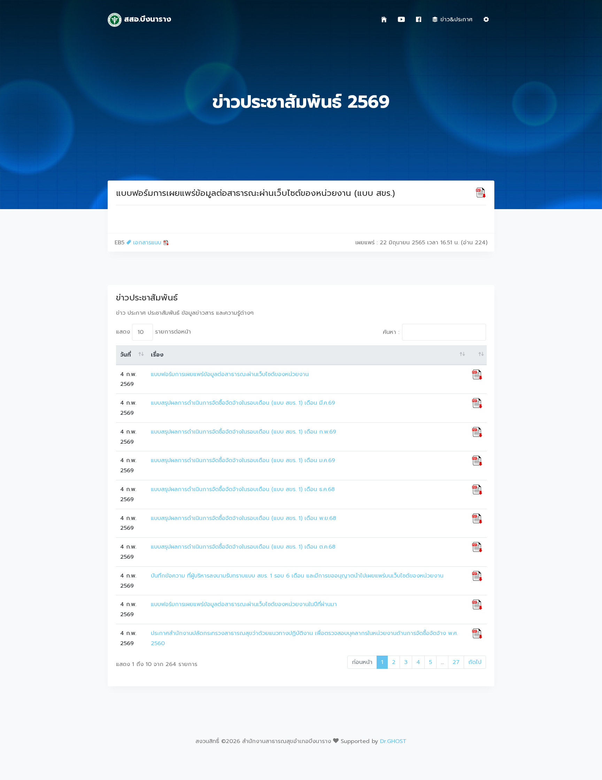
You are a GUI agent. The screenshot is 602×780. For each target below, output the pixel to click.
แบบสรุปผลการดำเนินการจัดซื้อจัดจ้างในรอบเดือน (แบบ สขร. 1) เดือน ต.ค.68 (243, 547)
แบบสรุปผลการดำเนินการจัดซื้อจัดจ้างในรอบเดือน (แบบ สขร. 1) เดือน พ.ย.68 (243, 518)
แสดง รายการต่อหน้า (153, 332)
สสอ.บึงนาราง (146, 19)
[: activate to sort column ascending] (477, 355)
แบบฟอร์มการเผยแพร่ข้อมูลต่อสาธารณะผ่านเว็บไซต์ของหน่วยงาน (230, 374)
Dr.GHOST (393, 741)
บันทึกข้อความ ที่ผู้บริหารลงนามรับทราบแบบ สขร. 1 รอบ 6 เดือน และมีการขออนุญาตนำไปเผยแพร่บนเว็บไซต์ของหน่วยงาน (297, 576)
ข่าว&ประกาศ (456, 19)
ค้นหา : (391, 332)
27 (456, 662)
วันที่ (125, 355)
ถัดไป (474, 662)
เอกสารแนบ (147, 242)
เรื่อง (157, 355)
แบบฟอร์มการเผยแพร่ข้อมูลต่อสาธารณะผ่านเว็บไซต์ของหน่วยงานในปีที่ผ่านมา (244, 604)
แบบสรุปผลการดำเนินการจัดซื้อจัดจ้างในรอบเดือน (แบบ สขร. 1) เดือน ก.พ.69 (243, 432)
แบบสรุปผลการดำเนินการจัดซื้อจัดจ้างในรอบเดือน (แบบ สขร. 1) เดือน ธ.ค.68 (243, 489)
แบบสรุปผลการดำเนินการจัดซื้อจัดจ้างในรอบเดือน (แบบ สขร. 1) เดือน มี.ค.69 (243, 403)
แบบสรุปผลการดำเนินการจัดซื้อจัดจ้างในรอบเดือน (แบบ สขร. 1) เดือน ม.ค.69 (243, 460)
